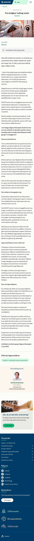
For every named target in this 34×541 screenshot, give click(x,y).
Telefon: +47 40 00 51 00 (8, 443)
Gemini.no (4, 44)
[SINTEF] (6, 2)
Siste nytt (4, 6)
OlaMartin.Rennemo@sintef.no (17, 388)
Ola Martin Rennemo (17, 382)
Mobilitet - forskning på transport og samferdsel (15, 360)
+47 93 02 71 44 (17, 387)
